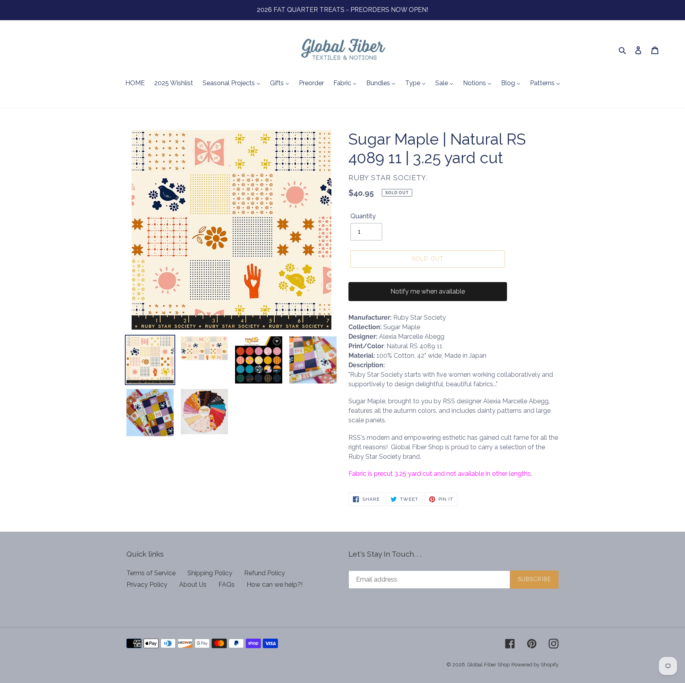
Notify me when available (427, 291)
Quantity (363, 216)
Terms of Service (151, 573)
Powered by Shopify (535, 665)
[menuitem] (135, 83)
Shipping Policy (210, 573)
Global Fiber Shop (488, 665)
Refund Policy (264, 573)
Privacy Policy (146, 584)
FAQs (226, 584)
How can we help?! (274, 584)
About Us (193, 584)
